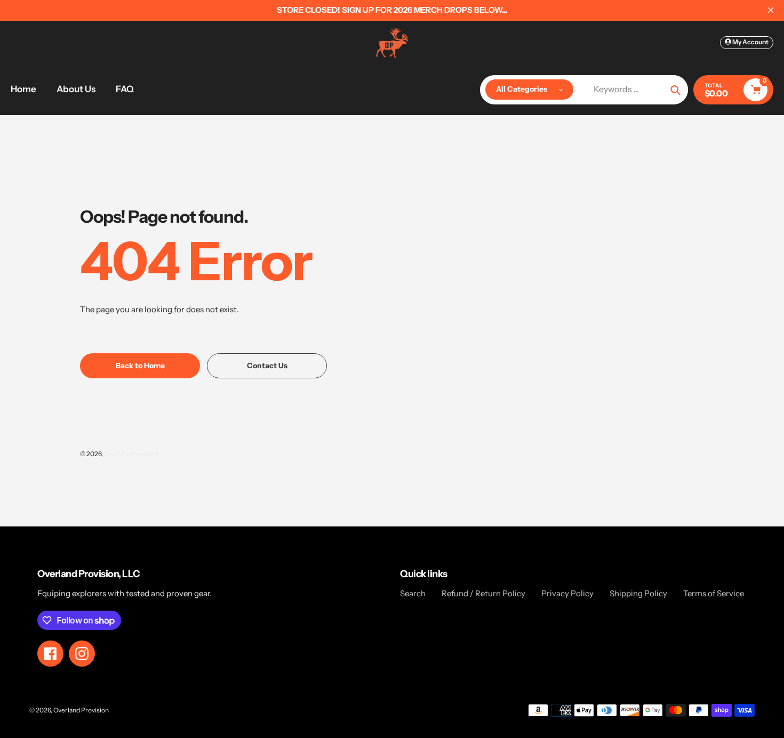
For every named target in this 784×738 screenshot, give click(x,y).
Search (413, 593)
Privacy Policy (567, 593)
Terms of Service (713, 593)
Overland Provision (131, 454)
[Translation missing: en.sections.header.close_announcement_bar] (770, 10)
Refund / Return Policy (483, 593)
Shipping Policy (638, 593)
